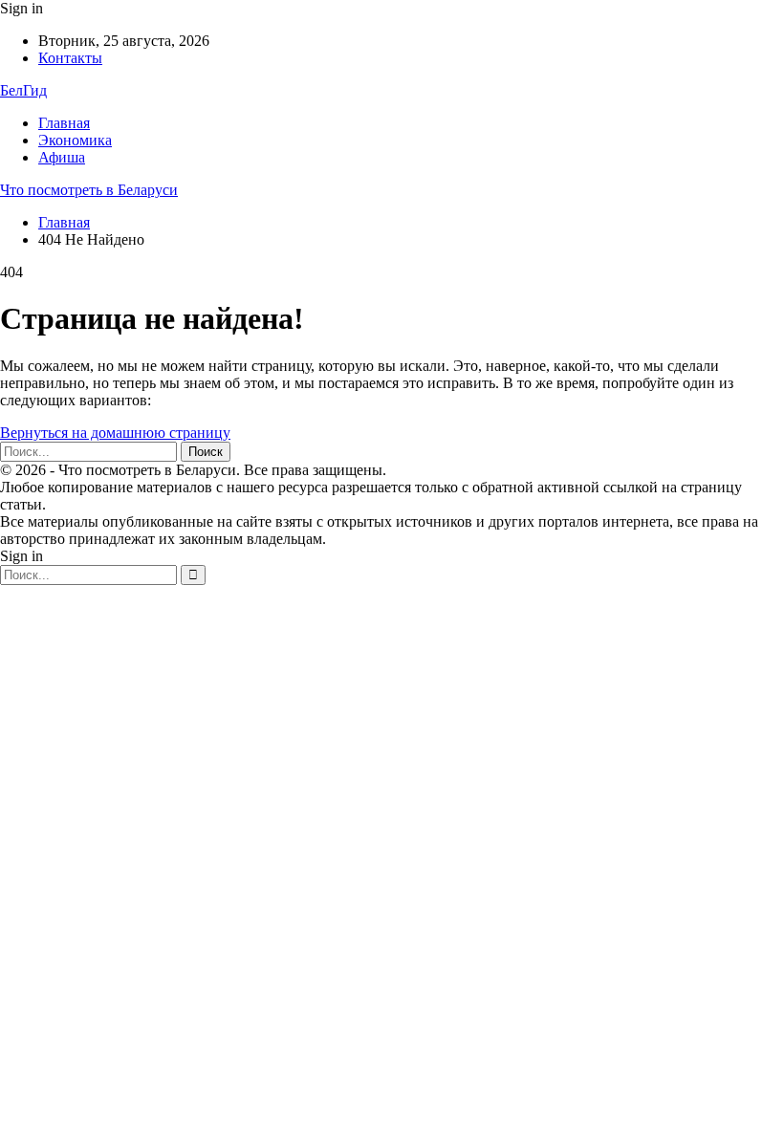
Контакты (70, 58)
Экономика (75, 140)
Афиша (61, 157)
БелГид (23, 90)
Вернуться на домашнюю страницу (115, 432)
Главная (64, 123)
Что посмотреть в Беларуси (89, 190)
